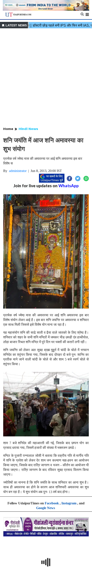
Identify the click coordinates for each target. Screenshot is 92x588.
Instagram (68, 503)
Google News (45, 508)
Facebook (52, 503)
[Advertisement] (46, 78)
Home (8, 129)
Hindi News (28, 129)
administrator (18, 171)
